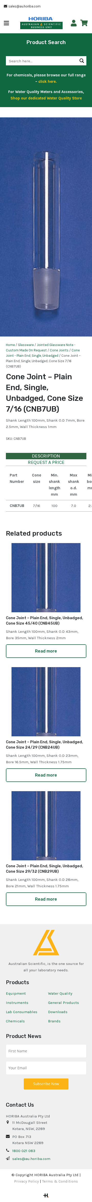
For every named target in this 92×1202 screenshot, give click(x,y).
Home (10, 345)
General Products (63, 1002)
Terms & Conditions (60, 1181)
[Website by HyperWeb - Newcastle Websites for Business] (46, 1196)
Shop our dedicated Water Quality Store (46, 98)
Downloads (57, 1012)
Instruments (17, 1002)
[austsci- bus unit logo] (41, 25)
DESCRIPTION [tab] (46, 456)
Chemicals (15, 1021)
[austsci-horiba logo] (41, 19)
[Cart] (84, 23)
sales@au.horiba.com (31, 1158)
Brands (54, 1021)
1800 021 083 (23, 1150)
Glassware (26, 345)
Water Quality (60, 993)
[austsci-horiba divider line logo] (53, 18)
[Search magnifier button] (81, 60)
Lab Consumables (21, 1012)
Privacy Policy (26, 1181)
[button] (6, 23)
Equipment (16, 993)
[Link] (74, 23)
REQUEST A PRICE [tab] (46, 462)
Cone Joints (59, 350)
